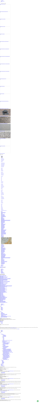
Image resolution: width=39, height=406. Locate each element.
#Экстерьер (6, 279)
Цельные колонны (4, 358)
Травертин (3, 362)
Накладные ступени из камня (6, 346)
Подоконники (2, 193)
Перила (1, 188)
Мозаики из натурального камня (6, 355)
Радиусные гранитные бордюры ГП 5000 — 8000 (7, 340)
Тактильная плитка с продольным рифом (7, 350)
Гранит (2, 360)
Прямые (4, 344)
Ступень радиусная (5, 347)
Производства (2, 265)
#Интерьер (4, 279)
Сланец (1, 309)
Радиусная (2, 187)
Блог (1, 1)
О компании (2, 0)
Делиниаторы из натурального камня (6, 341)
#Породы (4, 286)
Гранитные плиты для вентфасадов (6, 342)
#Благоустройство (1, 276)
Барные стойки (2, 194)
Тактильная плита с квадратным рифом (6, 349)
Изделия (2, 270)
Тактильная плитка (3, 313)
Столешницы (2, 192)
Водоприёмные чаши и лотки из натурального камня (8, 352)
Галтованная (2, 160)
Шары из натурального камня (6, 357)
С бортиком (4, 345)
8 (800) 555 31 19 (1, 321)
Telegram (4, 380)
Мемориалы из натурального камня (6, 353)
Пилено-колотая (4, 335)
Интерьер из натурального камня (4, 316)
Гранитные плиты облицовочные (6, 343)
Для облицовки (2, 197)
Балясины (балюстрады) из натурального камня (7, 351)
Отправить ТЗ (1, 370)
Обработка (2, 272)
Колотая (2, 161)
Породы (2, 211)
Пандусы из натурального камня (4, 314)
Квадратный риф (2, 165)
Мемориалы (2, 209)
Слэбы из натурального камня (6, 356)
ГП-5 (3, 339)
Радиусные (2, 182)
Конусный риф (2, 166)
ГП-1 (3, 337)
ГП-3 (3, 338)
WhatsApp (4, 372)
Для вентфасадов (2, 198)
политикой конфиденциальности (11, 378)
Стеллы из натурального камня (6, 359)
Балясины (2, 208)
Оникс (1, 308)
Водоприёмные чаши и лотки (3, 210)
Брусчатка (2, 312)
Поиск (0, 332)
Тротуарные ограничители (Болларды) (3, 315)
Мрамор (2, 307)
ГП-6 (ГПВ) (2, 181)
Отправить (1, 389)
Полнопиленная (4, 336)
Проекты (2, 304)
